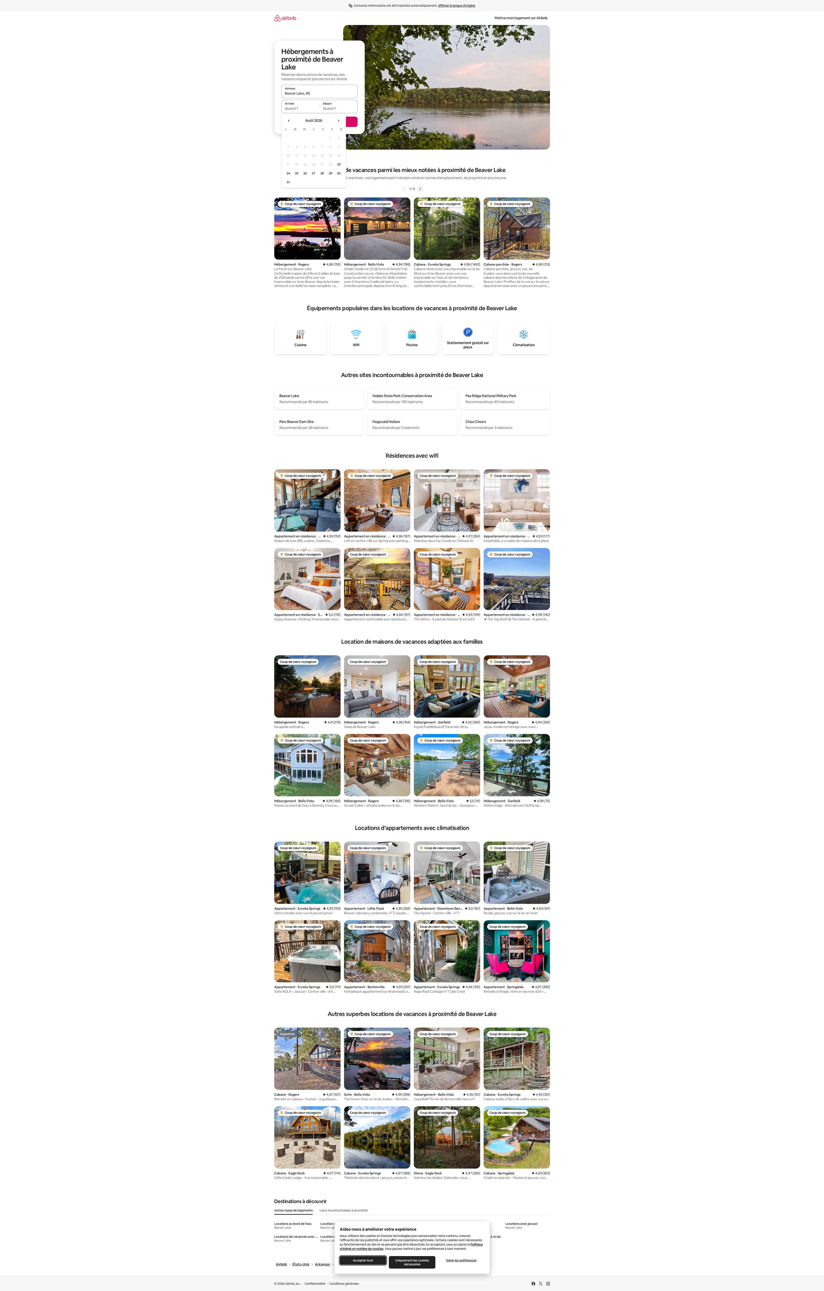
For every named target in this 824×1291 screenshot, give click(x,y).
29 (330, 173)
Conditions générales (344, 1284)
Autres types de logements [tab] (293, 1210)
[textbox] (300, 108)
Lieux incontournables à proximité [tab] (344, 1210)
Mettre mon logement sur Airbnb (521, 18)
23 (339, 164)
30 (339, 173)
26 (305, 173)
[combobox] (319, 93)
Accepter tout (363, 1260)
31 (288, 182)
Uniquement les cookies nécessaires (412, 1262)
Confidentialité (315, 1284)
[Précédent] (404, 188)
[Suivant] (420, 188)
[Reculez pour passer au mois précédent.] (289, 120)
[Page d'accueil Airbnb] (285, 18)
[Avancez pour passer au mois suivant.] (338, 120)
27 (313, 173)
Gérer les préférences (461, 1260)
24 (288, 173)
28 (322, 173)
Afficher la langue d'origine (456, 6)
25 (296, 173)
